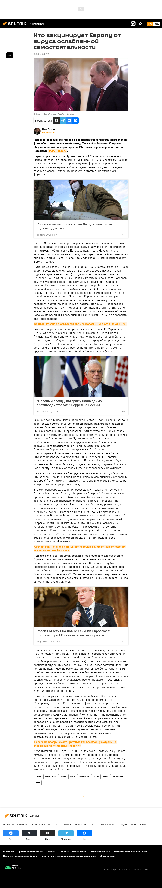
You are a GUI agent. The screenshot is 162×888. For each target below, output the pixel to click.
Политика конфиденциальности (130, 851)
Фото (94, 824)
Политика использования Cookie (20, 855)
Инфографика (109, 824)
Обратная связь (107, 855)
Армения (22, 824)
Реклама (64, 851)
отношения (118, 776)
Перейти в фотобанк (66, 114)
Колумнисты (50, 776)
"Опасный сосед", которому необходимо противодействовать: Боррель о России (69, 403)
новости (8, 824)
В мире (38, 776)
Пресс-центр (138, 824)
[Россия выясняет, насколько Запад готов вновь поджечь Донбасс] (81, 200)
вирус (72, 776)
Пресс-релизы (79, 851)
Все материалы (48, 133)
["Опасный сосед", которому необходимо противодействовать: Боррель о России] (81, 376)
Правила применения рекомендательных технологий (68, 855)
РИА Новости (57, 151)
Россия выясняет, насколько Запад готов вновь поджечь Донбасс (74, 226)
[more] (123, 234)
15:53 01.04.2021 (42, 54)
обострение (84, 776)
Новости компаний (100, 851)
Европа (63, 776)
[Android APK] (13, 867)
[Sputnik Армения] (15, 26)
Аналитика (81, 824)
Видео (124, 824)
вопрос (106, 776)
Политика (54, 824)
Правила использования (30, 851)
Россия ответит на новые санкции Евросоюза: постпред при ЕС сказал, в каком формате (73, 633)
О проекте (8, 851)
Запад (37, 782)
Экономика (38, 824)
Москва (96, 776)
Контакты (51, 851)
